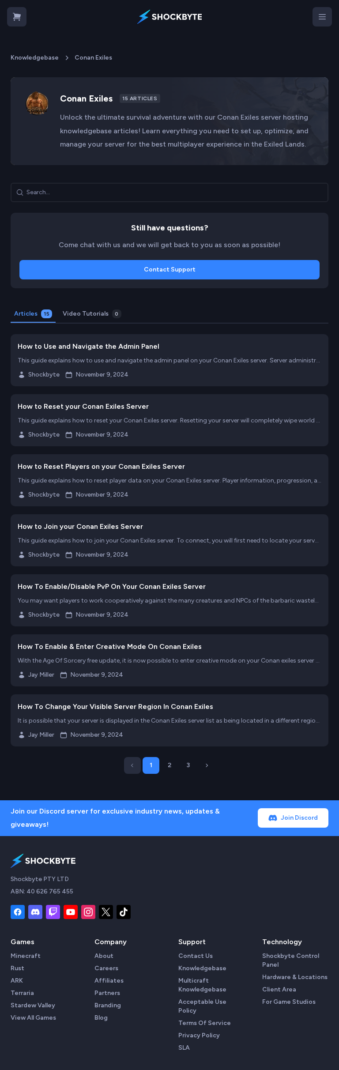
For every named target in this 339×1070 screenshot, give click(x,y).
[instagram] (88, 912)
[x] (106, 912)
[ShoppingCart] (16, 16)
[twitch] (53, 912)
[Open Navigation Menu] (322, 16)
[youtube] (71, 912)
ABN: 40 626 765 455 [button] (42, 891)
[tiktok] (124, 912)
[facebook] (18, 912)
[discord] (35, 912)
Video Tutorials (91, 313)
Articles (31, 313)
